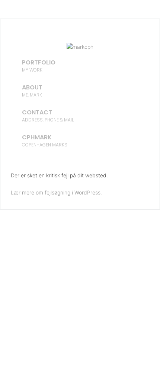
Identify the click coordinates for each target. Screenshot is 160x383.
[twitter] (94, 35)
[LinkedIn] (50, 35)
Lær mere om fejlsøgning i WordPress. (56, 192)
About (32, 90)
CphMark (44, 140)
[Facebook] (109, 35)
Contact (48, 115)
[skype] (65, 35)
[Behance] (80, 35)
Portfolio (38, 65)
